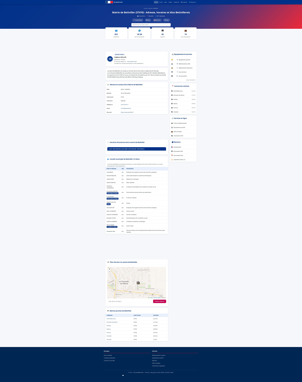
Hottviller (109, 336)
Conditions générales (109, 358)
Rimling (109, 325)
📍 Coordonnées (138, 20)
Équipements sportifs (178, 127)
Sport (165, 2)
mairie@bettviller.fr (126, 108)
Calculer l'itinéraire (159, 301)
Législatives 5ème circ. (178, 160)
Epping (108, 329)
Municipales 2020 (132, 61)
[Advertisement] (151, 45)
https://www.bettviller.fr (127, 112)
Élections (154, 360)
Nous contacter (108, 355)
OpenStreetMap (157, 297)
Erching (109, 332)
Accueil (146, 8)
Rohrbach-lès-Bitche (112, 322)
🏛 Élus (148, 20)
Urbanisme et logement (158, 366)
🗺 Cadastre (184, 2)
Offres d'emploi (176, 131)
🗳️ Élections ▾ (192, 2)
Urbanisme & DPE (177, 136)
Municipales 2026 (177, 151)
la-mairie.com (139, 372)
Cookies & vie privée (109, 360)
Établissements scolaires (158, 355)
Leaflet (150, 297)
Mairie (156, 2)
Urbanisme (176, 2)
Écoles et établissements (179, 123)
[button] (138, 282)
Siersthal (109, 339)
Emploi (170, 2)
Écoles (161, 2)
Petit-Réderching (111, 318)
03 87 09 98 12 (124, 104)
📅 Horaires (157, 20)
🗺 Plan (167, 20)
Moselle (150, 8)
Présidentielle (176, 147)
